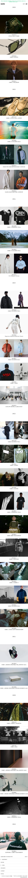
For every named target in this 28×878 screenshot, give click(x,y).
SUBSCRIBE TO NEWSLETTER (7, 856)
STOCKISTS (3, 868)
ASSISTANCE (4, 859)
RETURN (2, 862)
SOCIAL (2, 873)
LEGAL (3, 865)
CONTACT (3, 870)
